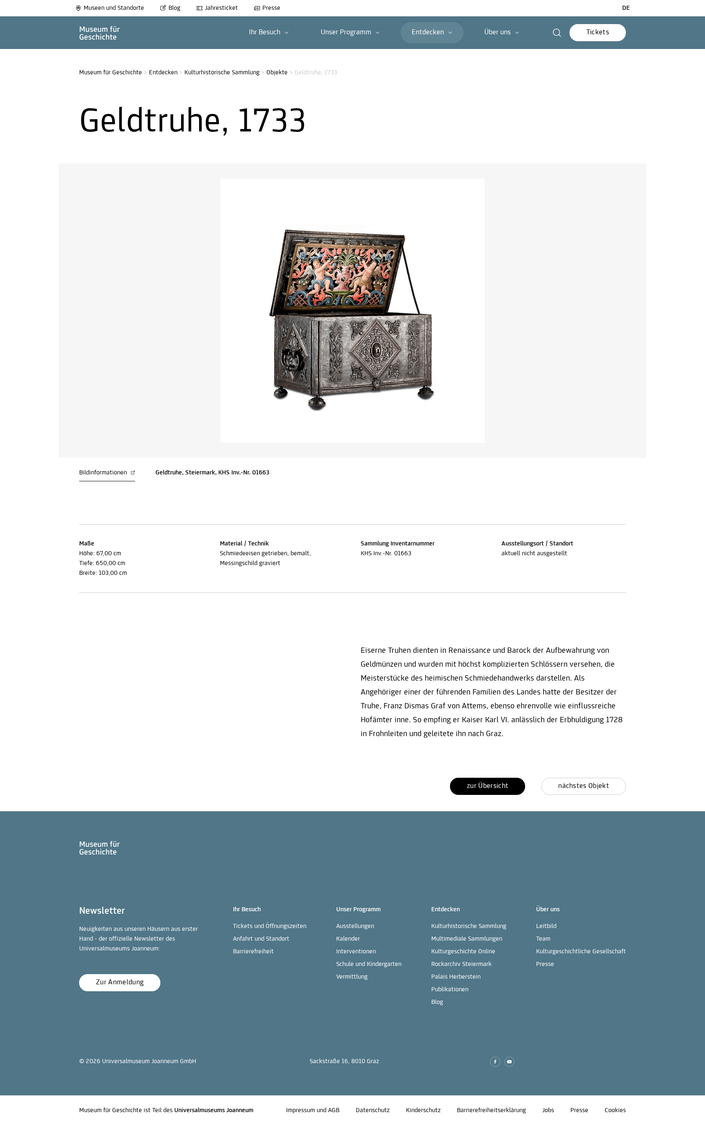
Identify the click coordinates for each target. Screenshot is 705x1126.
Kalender (348, 939)
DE (626, 8)
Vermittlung (352, 977)
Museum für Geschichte (110, 72)
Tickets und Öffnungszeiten (269, 926)
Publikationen (449, 989)
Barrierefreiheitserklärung (491, 1110)
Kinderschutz (423, 1110)
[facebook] (495, 1062)
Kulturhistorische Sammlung (221, 72)
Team (543, 939)
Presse (271, 8)
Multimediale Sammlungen (466, 939)
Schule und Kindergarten (368, 964)
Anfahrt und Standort (261, 939)
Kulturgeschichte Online (463, 951)
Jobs (548, 1110)
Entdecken (163, 72)
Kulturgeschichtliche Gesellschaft (581, 951)
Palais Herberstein (456, 977)
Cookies (615, 1110)
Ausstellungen (355, 926)
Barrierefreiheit (253, 951)
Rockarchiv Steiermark (461, 964)
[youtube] (509, 1062)
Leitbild (546, 926)
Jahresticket (221, 8)
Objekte (277, 72)
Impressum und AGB (312, 1110)
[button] (269, 32)
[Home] (99, 32)
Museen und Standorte (114, 8)
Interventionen (356, 951)
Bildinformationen (104, 473)
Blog (174, 8)
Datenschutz (373, 1110)
